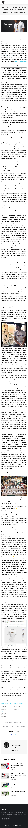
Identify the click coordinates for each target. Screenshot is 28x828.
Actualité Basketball (13, 722)
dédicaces (7, 726)
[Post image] (5, 766)
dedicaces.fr (22, 163)
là (12, 55)
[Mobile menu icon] (26, 2)
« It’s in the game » (5, 711)
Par (20, 722)
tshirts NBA (23, 726)
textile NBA (17, 726)
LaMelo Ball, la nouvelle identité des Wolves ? (18, 784)
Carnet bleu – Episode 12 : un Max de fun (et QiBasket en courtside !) (17, 765)
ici (6, 55)
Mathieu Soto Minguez (20, 61)
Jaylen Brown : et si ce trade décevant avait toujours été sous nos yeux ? (18, 775)
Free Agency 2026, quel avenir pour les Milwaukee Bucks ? (18, 792)
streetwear (12, 726)
